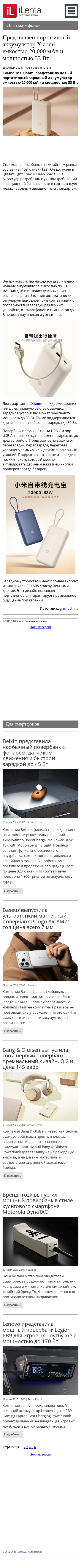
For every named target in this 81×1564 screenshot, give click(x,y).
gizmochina (69, 608)
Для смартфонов (23, 25)
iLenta (20, 1551)
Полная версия (40, 627)
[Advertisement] (41, 148)
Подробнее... (12, 891)
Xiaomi (37, 403)
